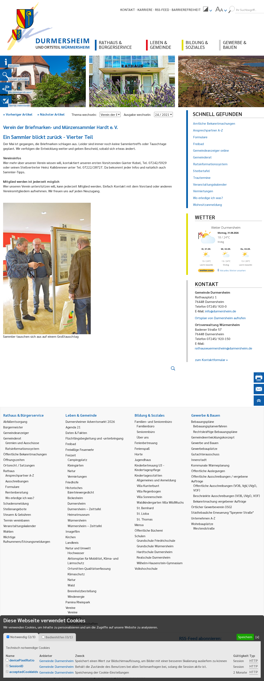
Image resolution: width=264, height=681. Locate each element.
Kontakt (127, 9)
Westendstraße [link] (204, 528)
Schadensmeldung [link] (16, 503)
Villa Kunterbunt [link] (148, 485)
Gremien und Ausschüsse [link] (22, 443)
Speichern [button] (245, 637)
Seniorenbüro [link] (146, 431)
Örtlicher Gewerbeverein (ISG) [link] (211, 507)
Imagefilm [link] (73, 531)
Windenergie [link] (76, 596)
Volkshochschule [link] (146, 568)
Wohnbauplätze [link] (202, 524)
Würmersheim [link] (77, 520)
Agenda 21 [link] (73, 427)
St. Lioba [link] (143, 513)
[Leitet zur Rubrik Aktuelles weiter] (6, 62)
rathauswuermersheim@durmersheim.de (223, 348)
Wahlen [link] (8, 531)
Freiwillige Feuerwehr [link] (80, 449)
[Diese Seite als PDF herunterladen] (259, 381)
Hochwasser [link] (76, 553)
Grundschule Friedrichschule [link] (156, 540)
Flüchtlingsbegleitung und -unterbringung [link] (94, 438)
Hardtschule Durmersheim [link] (154, 552)
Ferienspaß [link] (142, 448)
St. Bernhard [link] (145, 508)
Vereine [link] (73, 612)
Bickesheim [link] (75, 498)
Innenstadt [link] (199, 459)
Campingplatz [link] (77, 459)
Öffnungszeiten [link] (14, 459)
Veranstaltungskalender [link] (19, 526)
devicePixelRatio (21, 660)
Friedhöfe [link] (72, 482)
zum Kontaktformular (210, 359)
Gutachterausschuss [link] (205, 454)
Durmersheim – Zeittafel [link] (84, 509)
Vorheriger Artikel (17, 114)
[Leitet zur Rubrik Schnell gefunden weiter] (6, 75)
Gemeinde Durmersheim (56, 661)
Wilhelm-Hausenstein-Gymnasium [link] (160, 563)
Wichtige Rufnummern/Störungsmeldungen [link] (26, 539)
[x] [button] (257, 637)
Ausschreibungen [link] (16, 481)
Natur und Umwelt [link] (78, 548)
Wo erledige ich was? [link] (19, 498)
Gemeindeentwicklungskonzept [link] (213, 437)
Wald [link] (71, 585)
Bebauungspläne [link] (202, 421)
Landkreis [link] (72, 542)
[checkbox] (8, 636)
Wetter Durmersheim (225, 227)
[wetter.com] (206, 271)
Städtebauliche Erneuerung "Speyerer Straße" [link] (222, 512)
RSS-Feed (162, 9)
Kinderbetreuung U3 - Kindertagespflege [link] (149, 467)
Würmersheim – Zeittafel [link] (85, 526)
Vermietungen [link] (77, 476)
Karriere (144, 9)
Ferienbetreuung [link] (146, 443)
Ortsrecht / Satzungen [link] (19, 465)
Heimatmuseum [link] (79, 514)
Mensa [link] (139, 525)
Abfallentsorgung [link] (15, 421)
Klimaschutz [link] (76, 574)
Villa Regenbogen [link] (149, 491)
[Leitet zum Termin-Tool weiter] (6, 101)
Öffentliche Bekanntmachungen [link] (25, 454)
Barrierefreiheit (186, 9)
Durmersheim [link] (77, 503)
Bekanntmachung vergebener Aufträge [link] (219, 501)
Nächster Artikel (51, 114)
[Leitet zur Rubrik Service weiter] (6, 88)
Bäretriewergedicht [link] (81, 492)
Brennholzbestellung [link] (82, 591)
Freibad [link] (71, 444)
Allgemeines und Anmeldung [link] (156, 480)
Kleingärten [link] (76, 465)
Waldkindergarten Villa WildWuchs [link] (160, 502)
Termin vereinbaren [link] (16, 520)
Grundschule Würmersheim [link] (155, 546)
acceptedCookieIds (23, 671)
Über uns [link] (143, 437)
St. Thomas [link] (145, 519)
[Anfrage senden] (259, 393)
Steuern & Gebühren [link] (17, 514)
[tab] (21, 637)
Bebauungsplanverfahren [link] (210, 426)
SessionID (16, 666)
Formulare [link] (12, 486)
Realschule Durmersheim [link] (153, 557)
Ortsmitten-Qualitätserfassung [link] (89, 568)
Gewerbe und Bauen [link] (204, 443)
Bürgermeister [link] (13, 427)
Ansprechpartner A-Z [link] (19, 475)
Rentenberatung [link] (16, 492)
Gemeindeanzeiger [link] (16, 432)
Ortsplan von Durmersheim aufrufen (220, 318)
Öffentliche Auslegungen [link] (208, 471)
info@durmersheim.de (220, 311)
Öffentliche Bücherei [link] (149, 530)
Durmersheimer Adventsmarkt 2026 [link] (90, 421)
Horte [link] (139, 454)
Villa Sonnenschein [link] (149, 497)
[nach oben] (259, 404)
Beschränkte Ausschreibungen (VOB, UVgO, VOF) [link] (226, 495)
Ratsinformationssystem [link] (22, 448)
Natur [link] (71, 471)
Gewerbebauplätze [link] (204, 448)
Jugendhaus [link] (143, 459)
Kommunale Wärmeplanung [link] (210, 465)
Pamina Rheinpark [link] (78, 602)
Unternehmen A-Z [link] (203, 518)
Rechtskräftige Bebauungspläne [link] (215, 431)
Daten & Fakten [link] (76, 432)
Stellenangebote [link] (15, 509)
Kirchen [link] (71, 537)
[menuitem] (207, 9)
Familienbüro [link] (145, 426)
